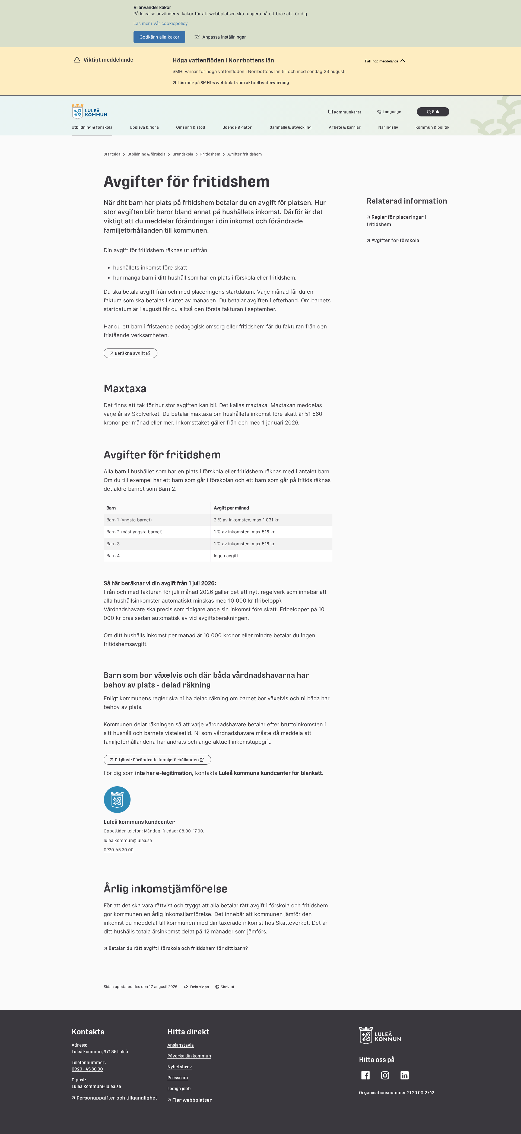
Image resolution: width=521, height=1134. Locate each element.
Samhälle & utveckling (291, 127)
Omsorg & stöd (190, 127)
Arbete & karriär (345, 127)
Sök (435, 111)
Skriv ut (227, 986)
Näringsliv (388, 127)
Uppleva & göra (144, 127)
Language (392, 111)
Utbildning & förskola (92, 127)
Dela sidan (199, 986)
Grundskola (183, 154)
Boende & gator (237, 127)
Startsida (112, 154)
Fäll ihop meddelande (381, 61)
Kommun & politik (432, 127)
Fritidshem (210, 154)
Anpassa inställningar (224, 37)
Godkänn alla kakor (159, 37)
